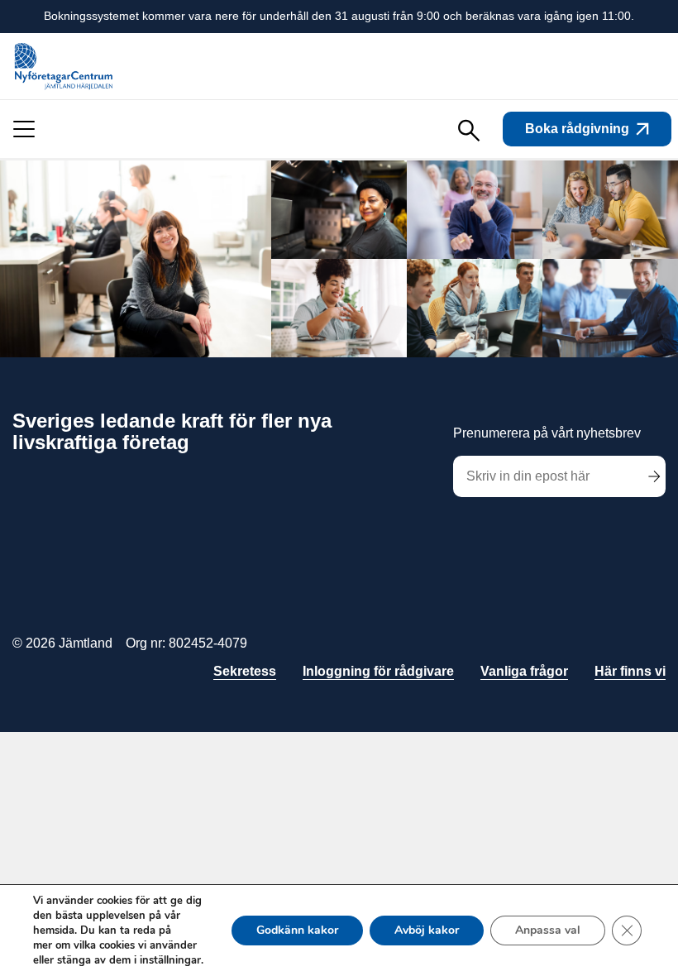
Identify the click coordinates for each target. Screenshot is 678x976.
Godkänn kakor (297, 930)
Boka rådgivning (577, 129)
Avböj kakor (426, 930)
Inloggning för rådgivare (378, 671)
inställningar (170, 960)
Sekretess (244, 671)
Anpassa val (547, 930)
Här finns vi (630, 671)
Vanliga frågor (524, 671)
